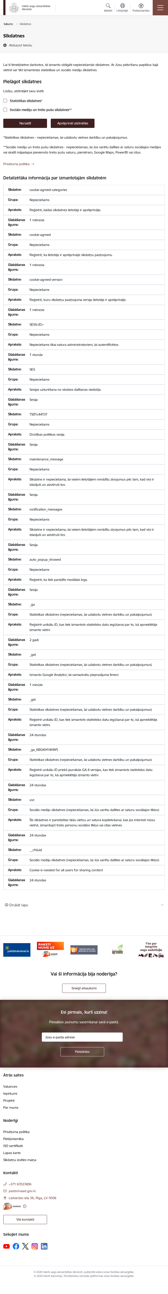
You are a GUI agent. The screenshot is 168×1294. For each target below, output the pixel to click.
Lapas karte (12, 1153)
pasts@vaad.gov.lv (22, 1191)
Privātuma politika (16, 164)
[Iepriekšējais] (8, 950)
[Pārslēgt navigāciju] (160, 7)
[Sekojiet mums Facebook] (16, 1246)
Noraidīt (25, 123)
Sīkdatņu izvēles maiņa (19, 1160)
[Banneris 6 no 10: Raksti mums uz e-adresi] (50, 950)
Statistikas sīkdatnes (25, 101)
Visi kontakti (25, 1219)
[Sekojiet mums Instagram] (35, 1246)
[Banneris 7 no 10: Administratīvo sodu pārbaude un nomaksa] (84, 950)
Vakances (10, 1086)
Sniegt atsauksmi (84, 988)
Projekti (8, 1100)
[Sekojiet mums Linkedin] (44, 1246)
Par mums (10, 1107)
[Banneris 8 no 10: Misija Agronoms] (117, 950)
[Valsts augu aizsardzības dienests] (29, 7)
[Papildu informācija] (24, 1206)
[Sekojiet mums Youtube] (6, 1246)
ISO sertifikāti (13, 1146)
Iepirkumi (10, 1093)
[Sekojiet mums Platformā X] (25, 1246)
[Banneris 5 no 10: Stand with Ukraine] (16, 950)
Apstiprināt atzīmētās (72, 123)
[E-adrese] (12, 1206)
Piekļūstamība (13, 1139)
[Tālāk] (159, 950)
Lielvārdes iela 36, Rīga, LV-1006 (32, 1198)
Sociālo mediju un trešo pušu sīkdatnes (40, 110)
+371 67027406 (20, 1184)
